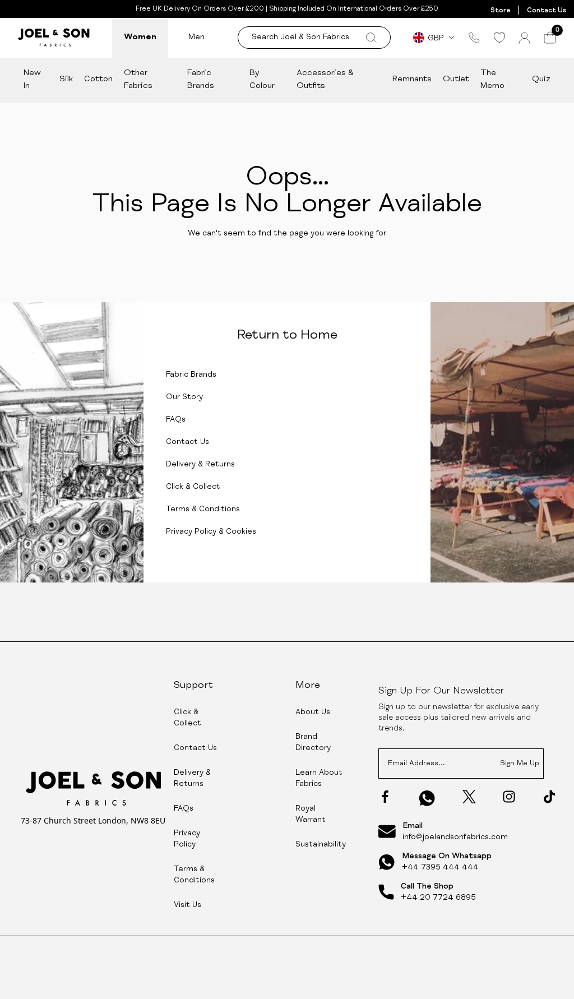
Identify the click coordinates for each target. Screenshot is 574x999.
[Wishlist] (499, 37)
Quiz (541, 79)
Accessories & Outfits (325, 79)
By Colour (262, 79)
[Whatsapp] (427, 798)
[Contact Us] (474, 37)
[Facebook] (385, 796)
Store (500, 10)
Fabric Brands (200, 79)
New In (32, 79)
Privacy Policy (187, 839)
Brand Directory (313, 742)
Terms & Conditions (203, 510)
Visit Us (187, 905)
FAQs (176, 420)
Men (196, 37)
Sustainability (320, 845)
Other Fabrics (138, 79)
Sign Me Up (519, 763)
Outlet (456, 79)
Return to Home (287, 336)
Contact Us (546, 10)
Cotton (98, 79)
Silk (66, 79)
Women (140, 37)
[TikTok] (549, 796)
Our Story (184, 397)
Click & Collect (193, 487)
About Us (312, 712)
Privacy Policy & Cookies (211, 532)
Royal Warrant (310, 814)
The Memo (492, 79)
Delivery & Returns (200, 465)
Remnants (412, 79)
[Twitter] (469, 796)
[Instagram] (509, 796)
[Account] (524, 38)
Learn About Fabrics (318, 778)
